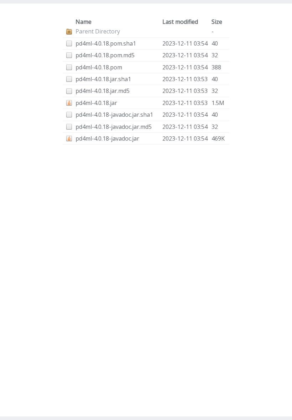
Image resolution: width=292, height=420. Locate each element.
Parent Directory (97, 31)
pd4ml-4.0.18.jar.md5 (102, 91)
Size (217, 22)
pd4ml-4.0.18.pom (98, 67)
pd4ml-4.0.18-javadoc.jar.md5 (113, 127)
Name (83, 22)
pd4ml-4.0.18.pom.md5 (105, 55)
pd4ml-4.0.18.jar (96, 103)
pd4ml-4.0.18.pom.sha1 (105, 43)
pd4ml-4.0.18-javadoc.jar (107, 138)
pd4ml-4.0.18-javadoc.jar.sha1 (114, 115)
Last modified (180, 22)
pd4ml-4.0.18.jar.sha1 (103, 79)
